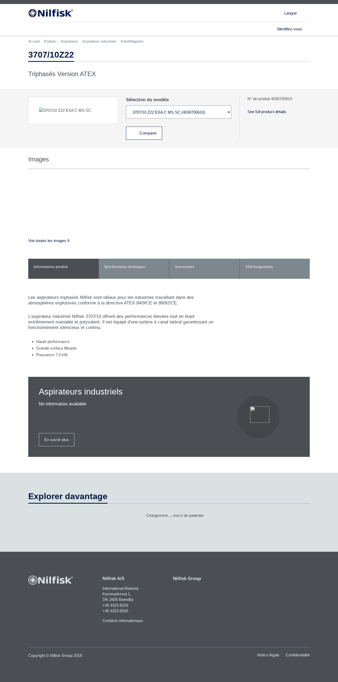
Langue (290, 13)
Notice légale (268, 655)
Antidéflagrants (132, 41)
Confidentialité (298, 655)
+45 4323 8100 (115, 605)
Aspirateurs (69, 41)
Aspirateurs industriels (99, 41)
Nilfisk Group (187, 578)
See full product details (266, 111)
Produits (50, 41)
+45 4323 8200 (115, 611)
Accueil (34, 41)
